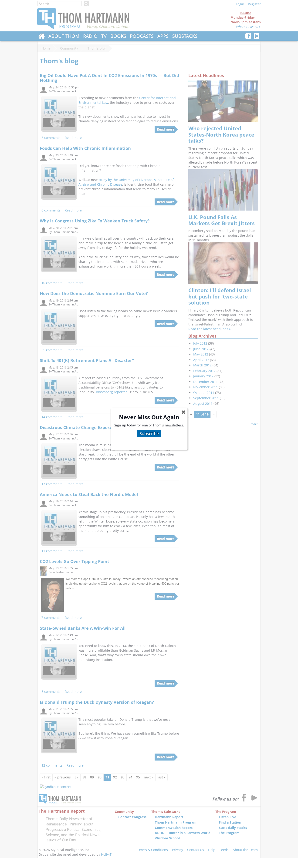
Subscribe (149, 433)
